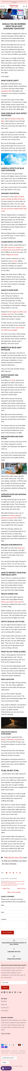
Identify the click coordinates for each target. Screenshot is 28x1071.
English (4, 1062)
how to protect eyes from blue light (8, 884)
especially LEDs (6, 91)
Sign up (5, 987)
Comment (3, 919)
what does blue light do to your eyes (9, 885)
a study (12, 380)
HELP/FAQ (4, 1011)
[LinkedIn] (20, 992)
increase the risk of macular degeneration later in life (14, 208)
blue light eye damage (19, 881)
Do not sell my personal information (18, 1053)
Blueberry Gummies (14, 739)
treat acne (21, 548)
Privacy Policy (15, 1051)
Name (2, 905)
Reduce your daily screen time (11, 602)
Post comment (7, 932)
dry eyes (14, 261)
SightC (3, 739)
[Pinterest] (15, 992)
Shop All (4, 1004)
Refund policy (22, 1051)
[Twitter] (2, 992)
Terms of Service (4, 1053)
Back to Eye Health (14, 892)
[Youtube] (10, 992)
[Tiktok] (12, 992)
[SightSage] (14, 6)
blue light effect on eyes (9, 881)
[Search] (4, 6)
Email (2, 912)
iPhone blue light (20, 884)
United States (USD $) (8, 1058)
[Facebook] (4, 992)
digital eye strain (12, 255)
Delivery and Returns (5, 1051)
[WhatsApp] (18, 992)
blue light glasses (12, 882)
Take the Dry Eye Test (13, 857)
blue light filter (4, 882)
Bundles (4, 1001)
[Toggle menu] (1, 6)
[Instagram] (7, 992)
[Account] (23, 6)
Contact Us (5, 1008)
